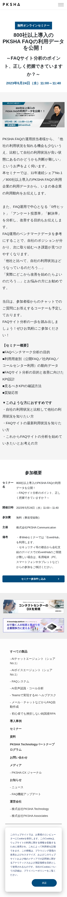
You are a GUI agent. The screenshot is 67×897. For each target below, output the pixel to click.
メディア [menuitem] (16, 765)
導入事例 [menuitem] (16, 721)
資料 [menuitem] (13, 736)
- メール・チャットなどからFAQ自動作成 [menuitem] (33, 704)
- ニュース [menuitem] (16, 787)
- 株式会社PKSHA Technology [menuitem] (29, 809)
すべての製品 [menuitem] (18, 651)
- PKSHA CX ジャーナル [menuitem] (26, 772)
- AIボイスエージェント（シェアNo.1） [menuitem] (31, 672)
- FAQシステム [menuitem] (19, 681)
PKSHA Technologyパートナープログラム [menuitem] (32, 747)
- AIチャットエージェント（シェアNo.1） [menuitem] (32, 661)
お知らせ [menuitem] (16, 780)
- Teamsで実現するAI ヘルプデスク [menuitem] (33, 695)
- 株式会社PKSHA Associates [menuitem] (29, 815)
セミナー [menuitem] (16, 728)
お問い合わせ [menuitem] (18, 757)
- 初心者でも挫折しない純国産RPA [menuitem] (33, 713)
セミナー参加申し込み (33, 578)
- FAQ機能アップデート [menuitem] (25, 794)
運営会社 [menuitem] (16, 801)
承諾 (44, 882)
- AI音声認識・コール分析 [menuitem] (27, 688)
